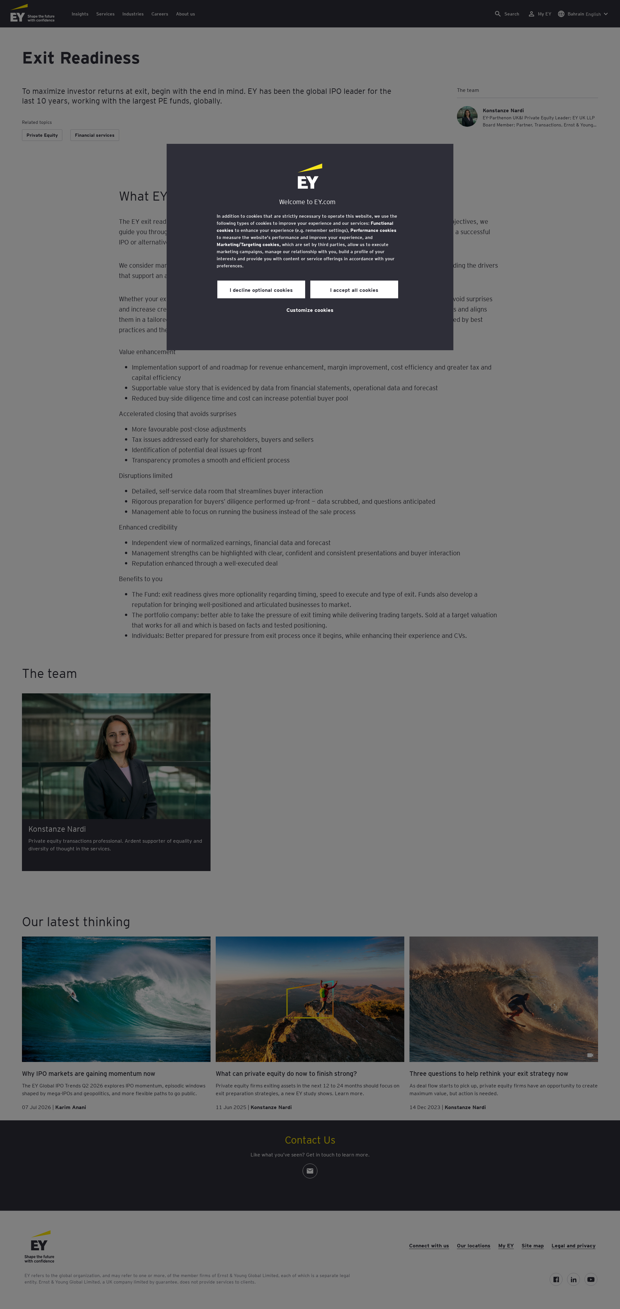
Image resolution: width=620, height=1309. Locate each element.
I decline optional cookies (261, 289)
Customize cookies (310, 309)
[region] (310, 247)
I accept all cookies (354, 289)
